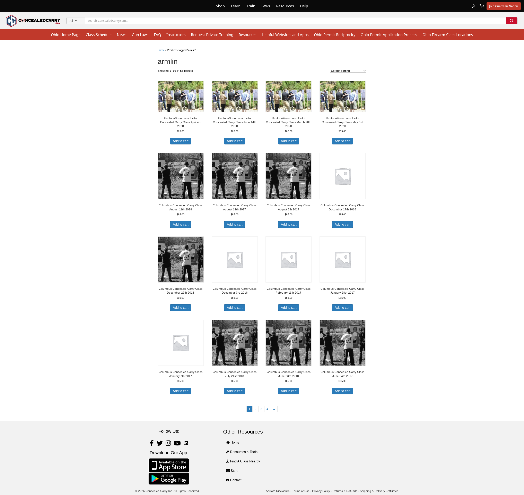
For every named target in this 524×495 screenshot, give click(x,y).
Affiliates (392, 491)
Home (161, 50)
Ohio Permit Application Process (389, 34)
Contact (235, 480)
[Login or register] (474, 6)
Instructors (176, 34)
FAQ (157, 34)
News (121, 34)
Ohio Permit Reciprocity (334, 34)
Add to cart (180, 141)
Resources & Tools (243, 452)
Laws (265, 5)
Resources (285, 5)
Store (234, 470)
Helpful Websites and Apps (285, 34)
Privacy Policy (321, 491)
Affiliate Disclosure (278, 491)
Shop (220, 5)
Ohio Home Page (65, 34)
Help (304, 5)
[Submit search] (511, 20)
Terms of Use (300, 491)
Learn (236, 5)
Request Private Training (212, 34)
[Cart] (481, 6)
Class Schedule (99, 34)
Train (251, 5)
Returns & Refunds (345, 491)
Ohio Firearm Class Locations (447, 34)
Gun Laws (140, 34)
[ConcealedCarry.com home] (33, 20)
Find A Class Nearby (244, 461)
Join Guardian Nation (503, 6)
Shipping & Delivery (372, 491)
